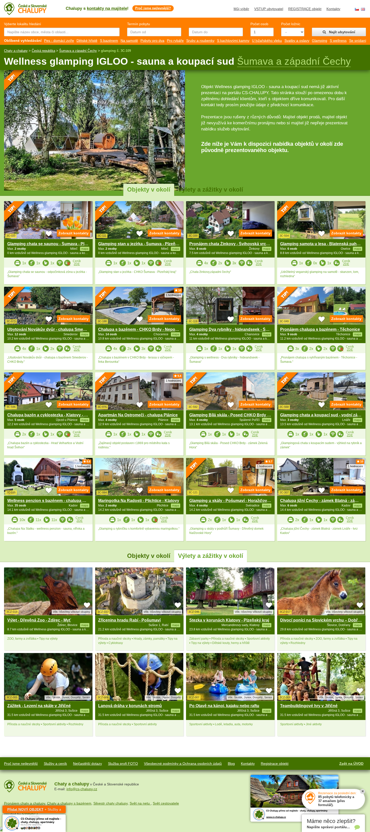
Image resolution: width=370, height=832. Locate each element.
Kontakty (333, 9)
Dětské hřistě (87, 41)
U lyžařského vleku (267, 41)
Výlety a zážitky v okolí (210, 189)
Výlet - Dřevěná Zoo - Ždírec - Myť (39, 620)
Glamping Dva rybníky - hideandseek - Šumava (233, 329)
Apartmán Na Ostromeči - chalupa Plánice (138, 415)
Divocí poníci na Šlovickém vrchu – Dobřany (322, 620)
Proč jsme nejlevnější (21, 764)
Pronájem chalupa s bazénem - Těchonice (320, 329)
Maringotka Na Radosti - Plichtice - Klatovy (138, 500)
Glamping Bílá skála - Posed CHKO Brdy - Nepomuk (238, 415)
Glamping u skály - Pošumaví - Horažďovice (231, 500)
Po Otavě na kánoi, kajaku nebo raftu (224, 706)
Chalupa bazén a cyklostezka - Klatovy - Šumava (53, 415)
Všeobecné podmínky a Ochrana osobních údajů (183, 764)
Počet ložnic (290, 24)
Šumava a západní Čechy (78, 51)
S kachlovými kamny (233, 41)
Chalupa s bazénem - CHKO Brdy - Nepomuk (140, 329)
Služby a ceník (55, 764)
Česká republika (43, 51)
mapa (84, 625)
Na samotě (129, 41)
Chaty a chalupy (16, 51)
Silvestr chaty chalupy (110, 803)
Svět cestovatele (166, 803)
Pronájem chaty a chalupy (24, 803)
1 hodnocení (173, 295)
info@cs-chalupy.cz (81, 789)
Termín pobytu (138, 24)
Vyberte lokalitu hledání (22, 24)
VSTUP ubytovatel (268, 9)
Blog (231, 764)
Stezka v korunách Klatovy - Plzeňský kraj (229, 620)
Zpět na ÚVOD (351, 764)
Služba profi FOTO (123, 764)
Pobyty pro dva (152, 41)
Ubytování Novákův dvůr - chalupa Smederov (50, 329)
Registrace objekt (274, 764)
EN (363, 9)
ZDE (77, 264)
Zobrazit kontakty (73, 233)
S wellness (338, 41)
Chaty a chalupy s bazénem (69, 803)
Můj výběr (241, 9)
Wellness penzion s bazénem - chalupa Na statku (53, 500)
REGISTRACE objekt (304, 9)
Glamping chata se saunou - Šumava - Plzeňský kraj (56, 244)
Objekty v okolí (148, 189)
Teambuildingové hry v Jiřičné (309, 706)
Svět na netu (140, 803)
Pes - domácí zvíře (59, 41)
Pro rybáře (175, 41)
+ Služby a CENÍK (34, 810)
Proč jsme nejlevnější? (153, 8)
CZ (357, 9)
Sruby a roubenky (200, 41)
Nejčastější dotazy (87, 764)
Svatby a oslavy (296, 41)
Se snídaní (357, 41)
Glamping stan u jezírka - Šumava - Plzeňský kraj (144, 244)
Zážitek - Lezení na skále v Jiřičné (39, 706)
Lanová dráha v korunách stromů (130, 706)
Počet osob (259, 24)
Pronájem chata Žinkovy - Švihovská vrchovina (234, 244)
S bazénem (109, 41)
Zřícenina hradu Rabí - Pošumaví (129, 620)
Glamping (319, 41)
